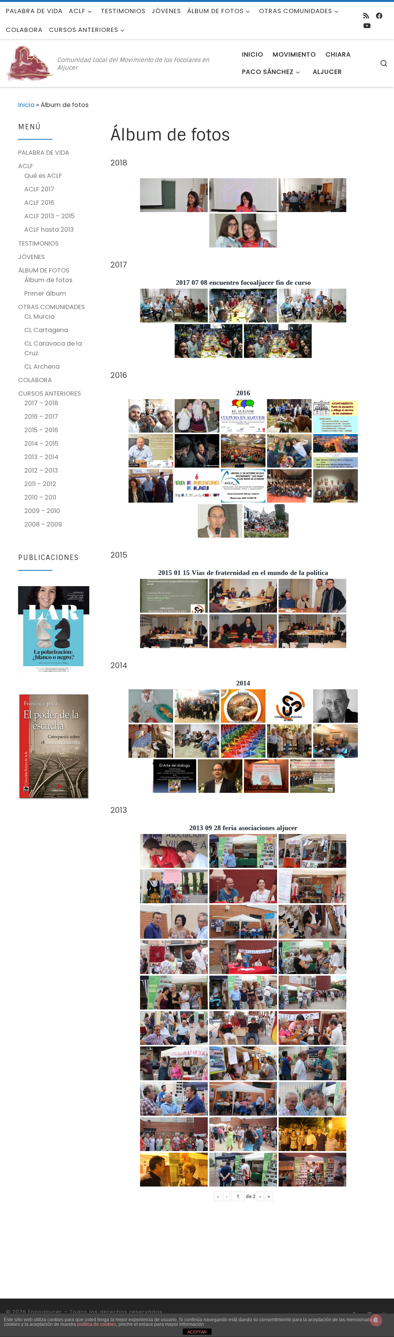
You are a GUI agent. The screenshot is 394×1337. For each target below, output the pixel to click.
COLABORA (35, 380)
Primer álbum (45, 293)
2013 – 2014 (41, 457)
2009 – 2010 (42, 510)
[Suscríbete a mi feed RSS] (366, 16)
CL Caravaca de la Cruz (53, 348)
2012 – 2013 (41, 470)
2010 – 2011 (40, 497)
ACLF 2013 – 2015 (49, 216)
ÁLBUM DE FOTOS (43, 270)
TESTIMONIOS (38, 243)
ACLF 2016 (39, 202)
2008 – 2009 (43, 524)
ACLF (25, 166)
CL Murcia (39, 316)
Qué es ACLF (43, 175)
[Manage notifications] (376, 1320)
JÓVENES (31, 256)
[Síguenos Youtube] (367, 26)
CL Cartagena (46, 330)
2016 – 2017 (41, 416)
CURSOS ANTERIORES (49, 393)
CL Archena (42, 366)
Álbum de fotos (48, 280)
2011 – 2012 (40, 484)
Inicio (26, 104)
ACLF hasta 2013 (49, 229)
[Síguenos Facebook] (379, 16)
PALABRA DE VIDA (43, 152)
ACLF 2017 (39, 189)
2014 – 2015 (41, 443)
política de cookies (96, 1324)
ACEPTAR (197, 1332)
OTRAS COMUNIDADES (51, 306)
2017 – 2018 (41, 403)
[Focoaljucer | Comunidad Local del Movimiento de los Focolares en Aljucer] (30, 63)
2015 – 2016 (41, 430)
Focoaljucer (45, 1311)
